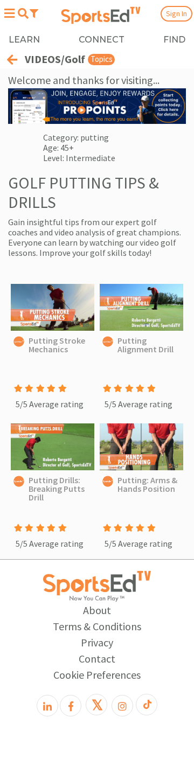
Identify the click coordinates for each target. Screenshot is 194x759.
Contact (97, 658)
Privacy (97, 642)
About (97, 610)
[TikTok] (146, 704)
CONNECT (101, 39)
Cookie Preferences (97, 674)
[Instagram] (122, 705)
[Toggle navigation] (34, 12)
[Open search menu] (23, 13)
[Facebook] (70, 705)
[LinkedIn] (47, 705)
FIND (174, 39)
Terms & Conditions (97, 626)
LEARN (24, 39)
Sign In (176, 13)
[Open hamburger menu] (9, 13)
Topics (102, 59)
